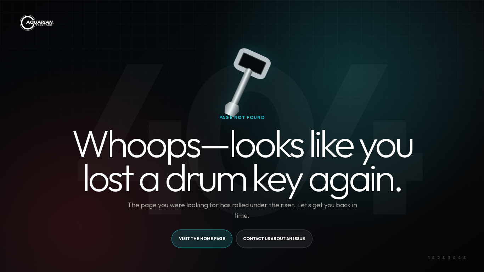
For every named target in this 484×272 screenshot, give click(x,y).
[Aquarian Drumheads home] (36, 22)
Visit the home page (202, 238)
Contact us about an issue (274, 238)
